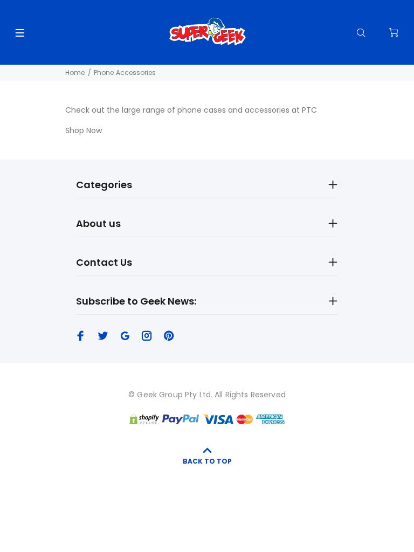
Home (75, 72)
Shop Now (83, 130)
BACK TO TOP (207, 461)
